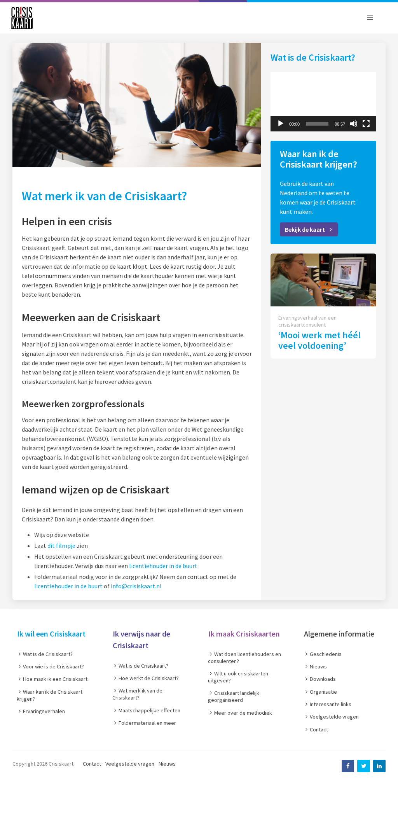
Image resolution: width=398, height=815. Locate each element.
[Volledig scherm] (366, 124)
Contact (92, 763)
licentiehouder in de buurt (163, 566)
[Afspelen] (281, 124)
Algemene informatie (339, 633)
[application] (323, 101)
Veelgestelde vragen (129, 763)
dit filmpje (61, 545)
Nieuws (167, 763)
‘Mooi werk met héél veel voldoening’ (319, 340)
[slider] (317, 124)
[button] (323, 101)
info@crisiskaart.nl (136, 586)
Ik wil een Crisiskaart (51, 633)
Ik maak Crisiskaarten (244, 633)
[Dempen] (354, 124)
